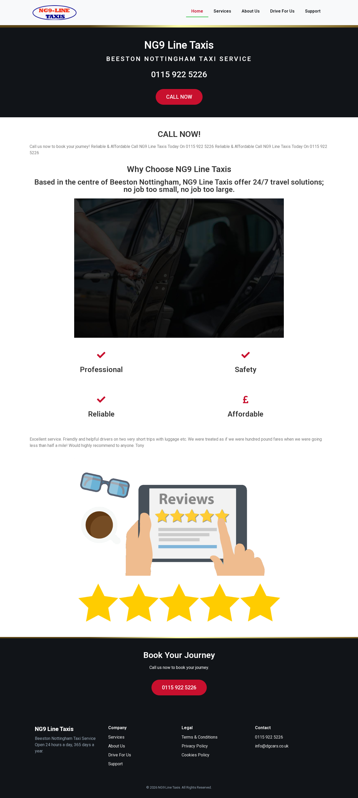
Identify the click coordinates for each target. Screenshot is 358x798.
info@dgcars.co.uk (272, 746)
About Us (251, 11)
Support (313, 11)
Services (222, 11)
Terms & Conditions (200, 737)
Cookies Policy (195, 754)
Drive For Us (282, 11)
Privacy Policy (195, 746)
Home (197, 11)
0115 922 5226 (179, 74)
